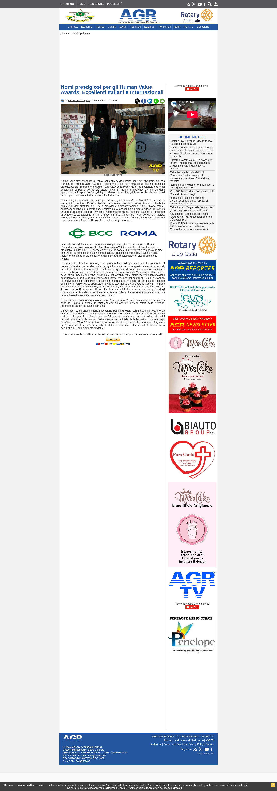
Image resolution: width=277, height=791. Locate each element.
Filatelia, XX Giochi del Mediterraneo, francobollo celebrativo (191, 142)
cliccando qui (200, 785)
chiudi (74, 788)
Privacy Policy (196, 744)
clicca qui (177, 788)
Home (64, 33)
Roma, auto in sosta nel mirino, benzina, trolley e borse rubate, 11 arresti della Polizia (189, 200)
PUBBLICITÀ (114, 4)
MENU (70, 4)
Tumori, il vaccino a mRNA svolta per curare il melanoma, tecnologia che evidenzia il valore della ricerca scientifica (191, 164)
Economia (86, 26)
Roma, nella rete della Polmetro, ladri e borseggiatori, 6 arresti (192, 186)
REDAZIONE (96, 4)
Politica (100, 26)
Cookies (210, 744)
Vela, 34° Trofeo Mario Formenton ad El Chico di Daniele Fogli (192, 193)
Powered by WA (205, 753)
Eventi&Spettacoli (80, 33)
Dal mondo (198, 740)
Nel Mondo (164, 26)
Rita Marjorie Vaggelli (79, 100)
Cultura (112, 26)
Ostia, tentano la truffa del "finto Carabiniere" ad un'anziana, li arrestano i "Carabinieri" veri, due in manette (190, 176)
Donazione (203, 26)
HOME (81, 4)
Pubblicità (182, 744)
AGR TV (188, 26)
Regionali (135, 26)
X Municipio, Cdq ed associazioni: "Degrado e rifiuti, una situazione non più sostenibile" (191, 217)
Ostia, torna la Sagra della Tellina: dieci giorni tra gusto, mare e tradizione (192, 209)
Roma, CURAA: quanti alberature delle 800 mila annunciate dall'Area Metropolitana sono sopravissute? (192, 226)
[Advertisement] (138, 58)
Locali (122, 26)
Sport (177, 26)
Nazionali (149, 26)
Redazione (156, 744)
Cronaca (73, 26)
